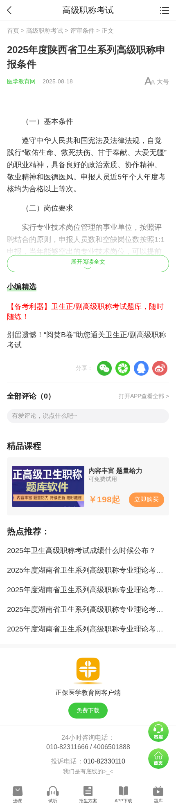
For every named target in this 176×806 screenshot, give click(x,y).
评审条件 (82, 30)
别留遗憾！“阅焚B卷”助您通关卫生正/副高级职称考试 (86, 339)
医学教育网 (21, 81)
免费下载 (88, 710)
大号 (163, 81)
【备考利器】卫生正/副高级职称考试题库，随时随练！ (85, 311)
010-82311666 (67, 746)
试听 (52, 800)
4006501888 (111, 746)
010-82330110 (104, 761)
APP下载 (123, 800)
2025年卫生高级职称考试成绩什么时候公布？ (81, 550)
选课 (17, 800)
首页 (13, 30)
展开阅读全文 (88, 262)
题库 (158, 800)
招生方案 (88, 800)
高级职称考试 (44, 30)
